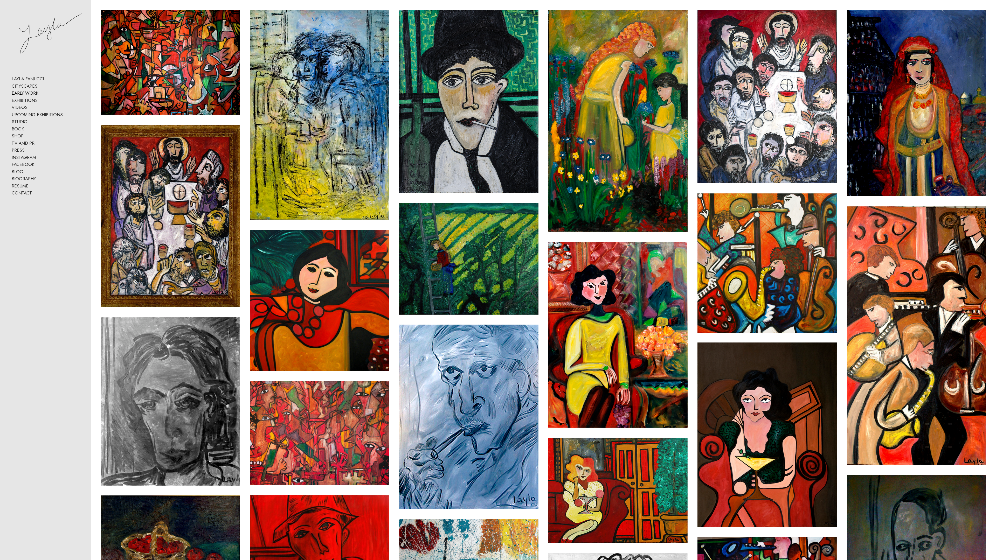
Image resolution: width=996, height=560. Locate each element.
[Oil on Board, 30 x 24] (468, 417)
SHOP (18, 136)
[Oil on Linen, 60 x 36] (618, 121)
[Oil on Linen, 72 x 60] (767, 96)
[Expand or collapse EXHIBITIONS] (41, 101)
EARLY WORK (25, 93)
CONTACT (22, 193)
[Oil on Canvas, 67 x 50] (170, 62)
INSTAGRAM (24, 157)
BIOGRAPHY (24, 179)
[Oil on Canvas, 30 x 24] (468, 101)
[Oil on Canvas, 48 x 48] (319, 300)
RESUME (20, 186)
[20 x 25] (319, 433)
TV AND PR (23, 143)
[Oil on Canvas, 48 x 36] (618, 335)
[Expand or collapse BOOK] (27, 129)
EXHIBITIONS (25, 100)
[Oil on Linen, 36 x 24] (319, 115)
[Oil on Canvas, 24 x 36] (468, 258)
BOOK (18, 129)
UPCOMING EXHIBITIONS (37, 114)
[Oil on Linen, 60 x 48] (170, 216)
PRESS (18, 150)
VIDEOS (19, 107)
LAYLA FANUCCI (28, 79)
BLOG (17, 172)
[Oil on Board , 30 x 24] (170, 401)
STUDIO (19, 121)
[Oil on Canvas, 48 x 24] (916, 335)
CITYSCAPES (24, 86)
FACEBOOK (23, 164)
